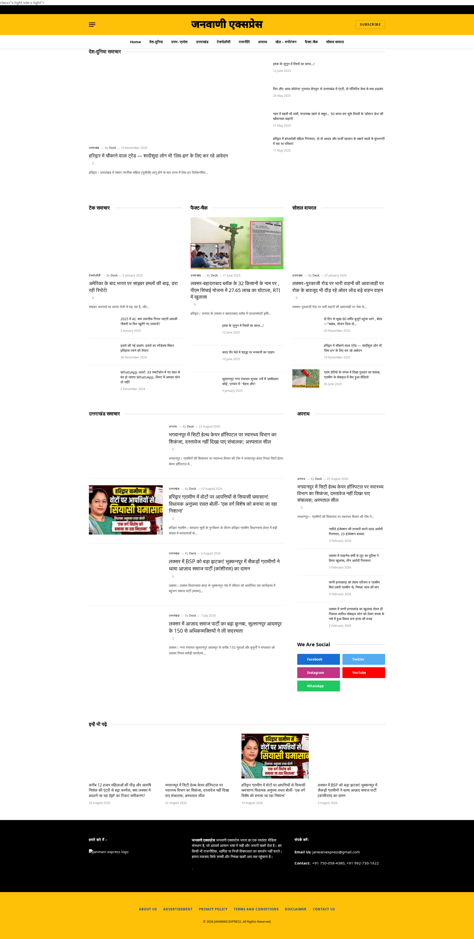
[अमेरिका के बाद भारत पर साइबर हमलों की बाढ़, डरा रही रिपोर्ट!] (135, 243)
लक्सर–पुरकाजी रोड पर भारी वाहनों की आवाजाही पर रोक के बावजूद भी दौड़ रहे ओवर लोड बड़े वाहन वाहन (338, 286)
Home (135, 41)
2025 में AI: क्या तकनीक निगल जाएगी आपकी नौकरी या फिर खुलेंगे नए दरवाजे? (148, 321)
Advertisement (178, 909)
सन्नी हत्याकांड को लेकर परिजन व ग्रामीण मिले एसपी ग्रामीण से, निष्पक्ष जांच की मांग (354, 584)
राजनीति (244, 41)
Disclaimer (296, 909)
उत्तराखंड (202, 41)
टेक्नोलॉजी (223, 41)
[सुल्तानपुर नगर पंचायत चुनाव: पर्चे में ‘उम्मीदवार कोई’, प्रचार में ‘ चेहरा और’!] (204, 385)
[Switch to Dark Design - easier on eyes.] (376, 10)
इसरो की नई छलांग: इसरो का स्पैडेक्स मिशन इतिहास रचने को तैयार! (147, 348)
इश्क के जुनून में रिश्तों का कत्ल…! (294, 63)
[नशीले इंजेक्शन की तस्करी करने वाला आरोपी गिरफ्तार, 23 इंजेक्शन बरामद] (310, 535)
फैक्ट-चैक (311, 41)
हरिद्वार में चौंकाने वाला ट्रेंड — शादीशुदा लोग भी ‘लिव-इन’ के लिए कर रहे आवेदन (158, 155)
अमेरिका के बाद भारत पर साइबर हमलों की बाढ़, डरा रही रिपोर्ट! (133, 286)
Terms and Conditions (256, 909)
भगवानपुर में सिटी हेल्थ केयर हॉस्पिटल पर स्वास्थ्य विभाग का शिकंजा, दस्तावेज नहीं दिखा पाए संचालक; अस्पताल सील (222, 438)
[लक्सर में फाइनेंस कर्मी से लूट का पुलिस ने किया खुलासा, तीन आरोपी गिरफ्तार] (310, 562)
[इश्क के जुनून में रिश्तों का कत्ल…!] (255, 70)
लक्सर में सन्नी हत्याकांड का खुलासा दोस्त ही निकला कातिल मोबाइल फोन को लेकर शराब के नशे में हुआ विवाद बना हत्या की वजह (356, 613)
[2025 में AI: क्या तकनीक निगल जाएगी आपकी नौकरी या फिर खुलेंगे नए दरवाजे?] (102, 325)
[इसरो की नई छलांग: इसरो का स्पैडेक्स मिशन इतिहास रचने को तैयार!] (102, 352)
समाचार (104, 413)
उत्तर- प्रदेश (179, 41)
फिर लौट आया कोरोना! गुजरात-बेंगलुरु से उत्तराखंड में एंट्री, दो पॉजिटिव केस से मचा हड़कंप (328, 88)
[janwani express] (227, 24)
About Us (148, 909)
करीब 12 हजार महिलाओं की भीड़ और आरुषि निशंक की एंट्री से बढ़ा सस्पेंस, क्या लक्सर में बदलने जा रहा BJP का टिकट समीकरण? (120, 790)
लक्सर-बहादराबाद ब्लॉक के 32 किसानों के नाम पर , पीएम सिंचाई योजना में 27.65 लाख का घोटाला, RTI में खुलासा (235, 290)
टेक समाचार (99, 207)
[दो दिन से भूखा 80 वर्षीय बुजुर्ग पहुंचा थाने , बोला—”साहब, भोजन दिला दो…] (305, 325)
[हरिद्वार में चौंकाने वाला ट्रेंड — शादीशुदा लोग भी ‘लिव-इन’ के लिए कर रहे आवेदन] (161, 101)
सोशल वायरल (335, 41)
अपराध (262, 41)
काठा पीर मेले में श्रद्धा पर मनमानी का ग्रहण (248, 352)
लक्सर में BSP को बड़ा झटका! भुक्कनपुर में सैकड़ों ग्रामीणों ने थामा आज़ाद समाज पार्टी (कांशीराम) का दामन (224, 565)
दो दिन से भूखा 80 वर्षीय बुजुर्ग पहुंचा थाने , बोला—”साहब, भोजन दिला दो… (353, 321)
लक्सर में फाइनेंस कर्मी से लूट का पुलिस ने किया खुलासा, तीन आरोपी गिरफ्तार (354, 558)
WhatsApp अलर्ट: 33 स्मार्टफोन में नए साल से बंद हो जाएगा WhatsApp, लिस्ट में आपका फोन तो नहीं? (150, 377)
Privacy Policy (213, 909)
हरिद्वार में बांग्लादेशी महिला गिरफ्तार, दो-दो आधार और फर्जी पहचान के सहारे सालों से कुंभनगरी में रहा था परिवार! (329, 141)
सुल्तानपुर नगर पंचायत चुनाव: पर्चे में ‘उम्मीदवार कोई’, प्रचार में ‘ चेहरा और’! (250, 381)
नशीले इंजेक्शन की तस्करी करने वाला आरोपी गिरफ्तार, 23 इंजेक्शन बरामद (356, 531)
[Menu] (92, 24)
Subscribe (370, 24)
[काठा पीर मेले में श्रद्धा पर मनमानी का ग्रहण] (204, 358)
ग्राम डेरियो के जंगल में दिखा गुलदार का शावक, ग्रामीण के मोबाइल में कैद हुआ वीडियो (352, 374)
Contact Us (324, 909)
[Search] (383, 9)
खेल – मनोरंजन (286, 41)
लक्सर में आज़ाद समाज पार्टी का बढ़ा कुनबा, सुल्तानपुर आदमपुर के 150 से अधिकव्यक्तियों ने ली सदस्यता (225, 627)
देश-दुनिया (156, 41)
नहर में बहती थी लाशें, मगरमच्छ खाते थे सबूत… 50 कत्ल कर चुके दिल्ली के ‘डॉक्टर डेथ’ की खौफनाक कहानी (328, 116)
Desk (112, 148)
